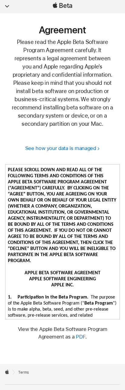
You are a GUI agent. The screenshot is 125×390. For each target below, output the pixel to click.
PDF (80, 337)
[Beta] (7, 372)
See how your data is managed (60, 148)
